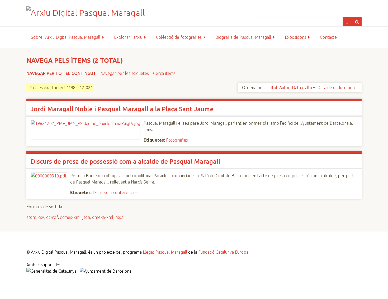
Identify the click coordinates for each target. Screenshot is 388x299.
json (86, 217)
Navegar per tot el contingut (61, 73)
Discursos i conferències (115, 192)
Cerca (357, 21)
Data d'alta (302, 87)
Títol (272, 87)
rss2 (119, 217)
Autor (284, 87)
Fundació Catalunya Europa (223, 252)
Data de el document (336, 87)
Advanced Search (347, 21)
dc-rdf (52, 217)
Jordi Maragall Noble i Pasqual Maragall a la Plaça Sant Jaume (122, 109)
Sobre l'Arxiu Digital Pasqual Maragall (65, 37)
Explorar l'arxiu (128, 37)
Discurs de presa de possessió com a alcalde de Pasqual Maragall (125, 161)
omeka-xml (102, 217)
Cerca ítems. (165, 73)
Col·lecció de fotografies (179, 37)
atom (31, 217)
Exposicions (295, 37)
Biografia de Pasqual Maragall (243, 37)
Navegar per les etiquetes (124, 73)
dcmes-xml (70, 217)
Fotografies (177, 140)
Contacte (328, 37)
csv (41, 217)
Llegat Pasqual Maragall (165, 252)
